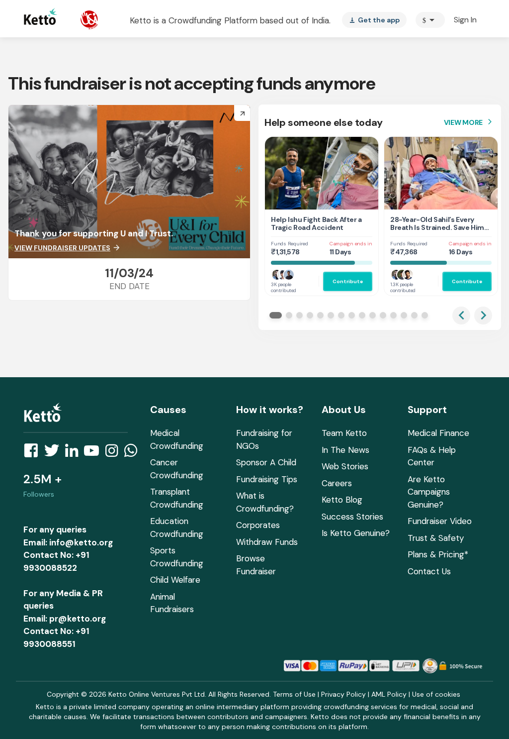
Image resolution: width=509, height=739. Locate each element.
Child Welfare (175, 579)
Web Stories (345, 466)
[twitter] (54, 453)
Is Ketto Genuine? (356, 533)
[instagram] (114, 453)
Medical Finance (438, 432)
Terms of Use (294, 694)
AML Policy (389, 694)
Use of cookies (436, 694)
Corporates (258, 525)
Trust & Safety (436, 537)
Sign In (465, 19)
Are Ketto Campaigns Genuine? (429, 492)
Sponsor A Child (266, 462)
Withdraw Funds (267, 541)
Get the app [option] (374, 19)
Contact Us (429, 571)
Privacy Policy (343, 694)
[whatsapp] (133, 453)
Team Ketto (344, 432)
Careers (337, 483)
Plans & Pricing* (438, 554)
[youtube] (94, 453)
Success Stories (352, 516)
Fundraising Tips (266, 479)
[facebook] (33, 453)
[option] (430, 20)
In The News (345, 449)
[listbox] (374, 20)
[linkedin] (74, 453)
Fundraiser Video (440, 521)
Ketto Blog (342, 499)
